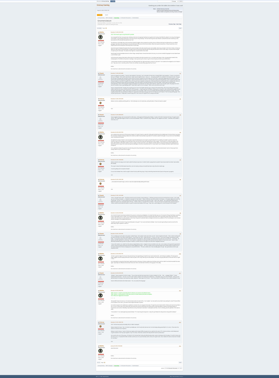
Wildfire (101, 32)
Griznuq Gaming (103, 5)
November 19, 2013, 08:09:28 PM (117, 114)
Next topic (178, 24)
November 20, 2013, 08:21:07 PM (117, 132)
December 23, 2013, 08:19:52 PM (117, 273)
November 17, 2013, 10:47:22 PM (117, 98)
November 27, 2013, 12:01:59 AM (117, 195)
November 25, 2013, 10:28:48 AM (117, 159)
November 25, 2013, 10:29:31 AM (117, 179)
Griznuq (101, 99)
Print (180, 28)
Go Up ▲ (181, 376)
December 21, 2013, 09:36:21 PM (117, 253)
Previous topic (172, 24)
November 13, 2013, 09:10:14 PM (117, 32)
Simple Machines (106, 376)
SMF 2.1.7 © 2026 (99, 376)
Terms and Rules (176, 376)
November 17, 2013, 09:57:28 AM (117, 73)
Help (171, 376)
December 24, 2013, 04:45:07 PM (117, 290)
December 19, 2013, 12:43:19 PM (117, 233)
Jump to (162, 368)
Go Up (98, 362)
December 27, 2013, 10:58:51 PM (117, 322)
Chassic (101, 73)
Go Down (99, 28)
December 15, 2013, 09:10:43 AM (117, 212)
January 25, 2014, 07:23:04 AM (116, 345)
